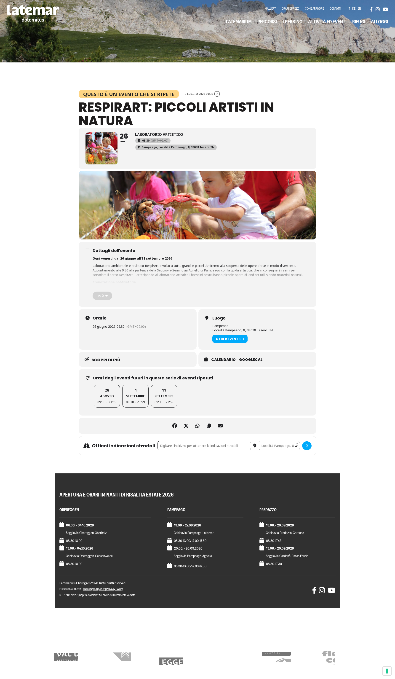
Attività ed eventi (327, 22)
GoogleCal (250, 360)
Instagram (378, 9)
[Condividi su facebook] (174, 426)
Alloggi (379, 22)
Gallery (270, 8)
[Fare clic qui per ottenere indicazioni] (307, 445)
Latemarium (239, 22)
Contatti (335, 8)
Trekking (292, 22)
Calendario (223, 360)
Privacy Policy (114, 589)
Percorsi (267, 22)
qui (104, 289)
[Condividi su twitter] (186, 426)
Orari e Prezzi (290, 8)
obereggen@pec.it (94, 589)
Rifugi (358, 22)
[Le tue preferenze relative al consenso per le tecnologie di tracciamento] (387, 671)
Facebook (372, 9)
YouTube (385, 9)
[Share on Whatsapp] (197, 426)
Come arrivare (314, 8)
